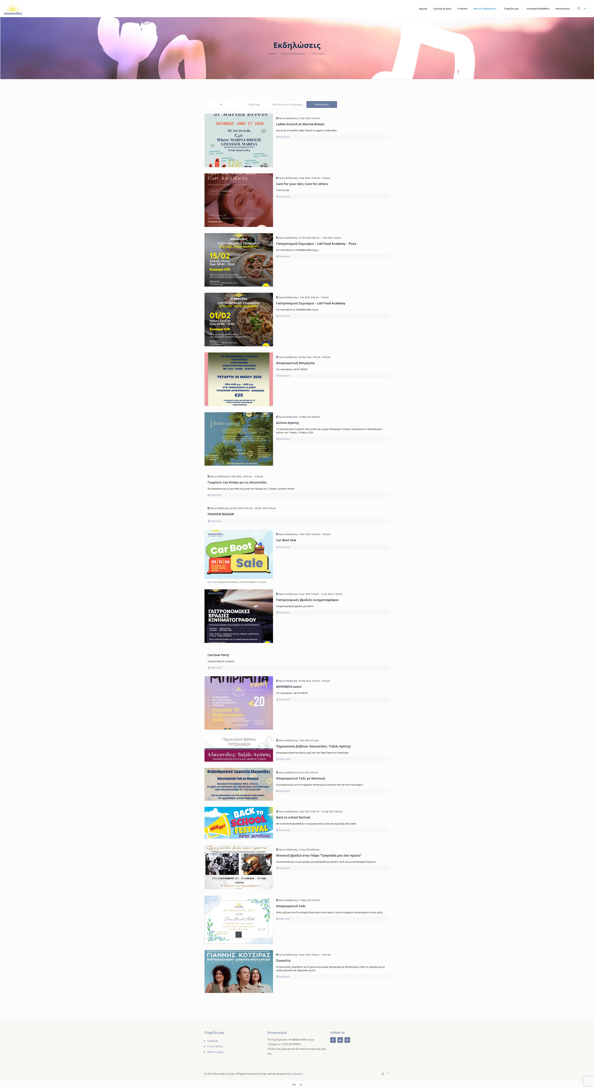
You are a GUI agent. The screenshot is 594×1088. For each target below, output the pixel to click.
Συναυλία (283, 960)
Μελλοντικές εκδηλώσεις (288, 104)
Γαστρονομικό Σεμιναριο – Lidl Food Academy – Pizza (316, 244)
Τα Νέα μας (253, 104)
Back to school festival (293, 817)
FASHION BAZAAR (221, 514)
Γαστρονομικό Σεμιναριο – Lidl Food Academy (310, 303)
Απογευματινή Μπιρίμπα (295, 363)
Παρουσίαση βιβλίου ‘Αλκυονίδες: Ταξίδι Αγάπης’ (313, 746)
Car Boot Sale (286, 540)
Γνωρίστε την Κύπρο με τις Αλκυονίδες (237, 482)
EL (585, 8)
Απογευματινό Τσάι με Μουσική (300, 778)
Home (271, 53)
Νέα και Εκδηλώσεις (293, 53)
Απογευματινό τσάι (291, 906)
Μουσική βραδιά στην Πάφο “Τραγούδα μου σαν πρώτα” (319, 855)
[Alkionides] (13, 8)
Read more (284, 136)
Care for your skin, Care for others (302, 184)
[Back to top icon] (388, 1072)
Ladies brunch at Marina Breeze (300, 124)
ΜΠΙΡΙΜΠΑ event (289, 687)
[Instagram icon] (383, 1073)
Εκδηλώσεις (322, 104)
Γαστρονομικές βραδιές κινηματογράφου (307, 600)
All (221, 104)
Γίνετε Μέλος (215, 1046)
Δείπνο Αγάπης (287, 423)
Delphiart (297, 1073)
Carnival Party (218, 655)
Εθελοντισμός (215, 1052)
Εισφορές (212, 1040)
